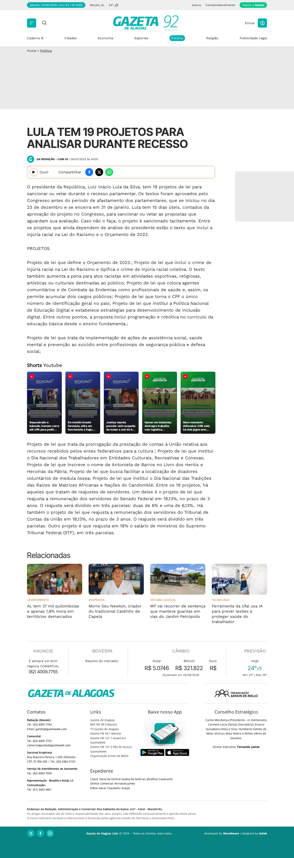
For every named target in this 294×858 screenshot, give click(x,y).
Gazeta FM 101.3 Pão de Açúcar (111, 747)
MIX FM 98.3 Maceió (103, 724)
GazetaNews (98, 751)
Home (31, 51)
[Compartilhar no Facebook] (89, 172)
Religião (212, 38)
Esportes (141, 38)
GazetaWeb (97, 742)
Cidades (70, 38)
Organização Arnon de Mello (109, 756)
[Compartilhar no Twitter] (99, 172)
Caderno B (35, 38)
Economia (105, 38)
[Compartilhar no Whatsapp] (109, 172)
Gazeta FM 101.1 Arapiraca (108, 738)
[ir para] (165, 733)
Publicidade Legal (253, 38)
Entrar (250, 23)
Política (177, 38)
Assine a (253, 5)
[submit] (44, 23)
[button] (262, 23)
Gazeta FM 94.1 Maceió (105, 733)
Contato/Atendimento (220, 5)
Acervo (196, 5)
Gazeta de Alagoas (102, 720)
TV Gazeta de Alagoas (104, 729)
